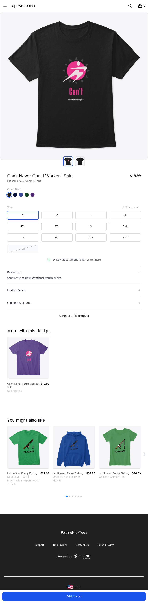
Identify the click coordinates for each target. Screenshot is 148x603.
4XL (91, 226)
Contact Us (82, 544)
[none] (129, 207)
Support (39, 544)
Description (14, 272)
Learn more (94, 259)
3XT (125, 237)
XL (125, 215)
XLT (57, 237)
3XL (57, 226)
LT (22, 237)
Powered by (65, 556)
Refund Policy (105, 544)
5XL (125, 226)
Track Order (60, 544)
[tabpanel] (74, 86)
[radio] (22, 215)
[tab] (68, 161)
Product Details (16, 290)
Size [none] (10, 207)
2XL (23, 226)
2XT (91, 237)
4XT (23, 248)
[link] (28, 358)
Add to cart (74, 596)
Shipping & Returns (19, 302)
